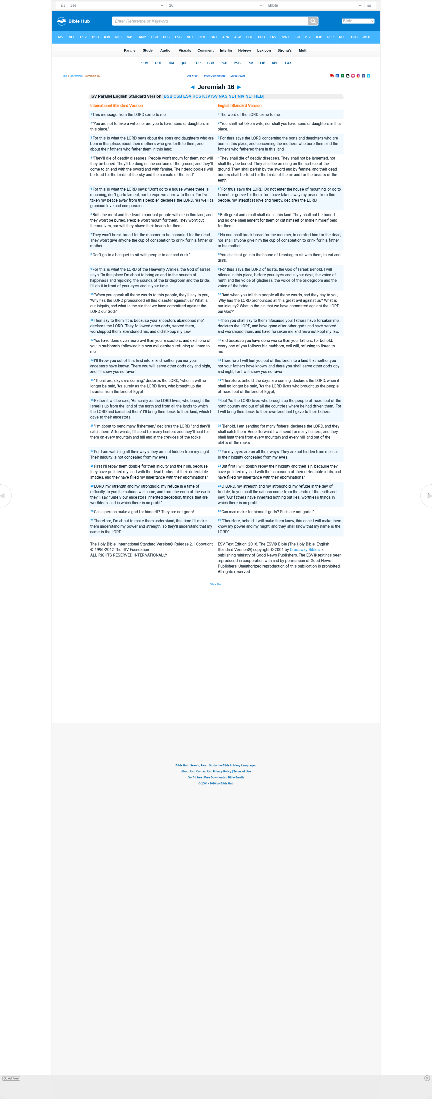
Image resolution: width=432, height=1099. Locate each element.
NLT (249, 96)
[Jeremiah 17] (426, 507)
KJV (206, 96)
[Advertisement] (216, 686)
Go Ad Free (11, 1078)
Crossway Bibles (305, 549)
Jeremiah (76, 75)
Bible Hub (216, 584)
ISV (214, 96)
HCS (196, 96)
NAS (223, 96)
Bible (65, 75)
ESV (187, 96)
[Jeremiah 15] (6, 507)
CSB (178, 96)
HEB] (259, 96)
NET (232, 96)
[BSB (167, 96)
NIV (241, 96)
